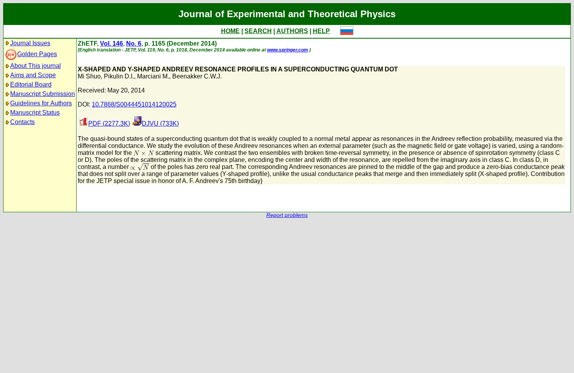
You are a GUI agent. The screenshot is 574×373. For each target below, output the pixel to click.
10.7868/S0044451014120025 (134, 104)
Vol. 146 (111, 43)
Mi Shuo (89, 76)
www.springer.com (287, 50)
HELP (321, 31)
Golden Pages (37, 54)
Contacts (22, 122)
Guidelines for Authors (41, 103)
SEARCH (258, 31)
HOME (230, 31)
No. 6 (133, 43)
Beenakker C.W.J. (197, 76)
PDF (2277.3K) (109, 123)
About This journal (35, 65)
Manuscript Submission (42, 94)
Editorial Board (31, 84)
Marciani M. (153, 76)
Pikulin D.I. (119, 76)
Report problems (287, 215)
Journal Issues (30, 43)
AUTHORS (292, 31)
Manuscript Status (35, 112)
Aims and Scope (33, 75)
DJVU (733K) (160, 123)
